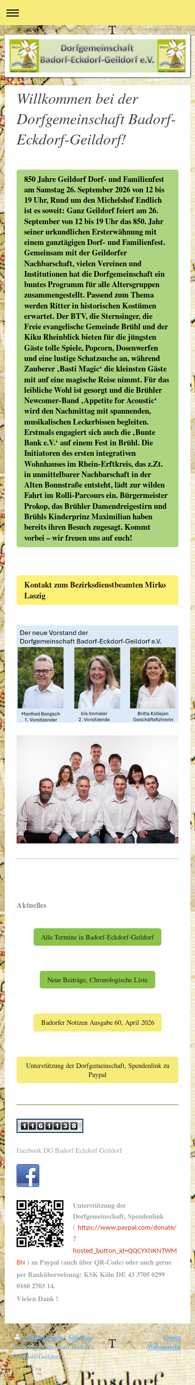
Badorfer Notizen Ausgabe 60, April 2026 (97, 1022)
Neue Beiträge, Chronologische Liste (97, 979)
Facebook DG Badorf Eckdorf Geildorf (69, 1150)
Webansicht (164, 1347)
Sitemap (80, 1337)
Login (172, 1337)
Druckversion (44, 1337)
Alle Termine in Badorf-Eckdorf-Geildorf (97, 936)
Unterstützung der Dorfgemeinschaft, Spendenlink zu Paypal (97, 1070)
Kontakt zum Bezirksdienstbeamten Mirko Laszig (95, 590)
